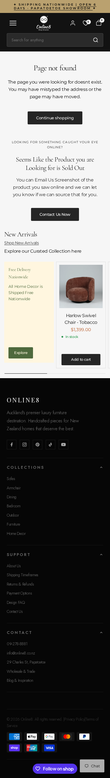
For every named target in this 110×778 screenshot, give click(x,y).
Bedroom (14, 506)
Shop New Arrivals (21, 242)
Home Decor (16, 533)
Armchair (14, 488)
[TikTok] (50, 444)
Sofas (11, 478)
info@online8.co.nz (21, 653)
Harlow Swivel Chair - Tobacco (81, 319)
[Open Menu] (13, 23)
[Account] (72, 23)
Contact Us (15, 611)
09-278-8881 (17, 644)
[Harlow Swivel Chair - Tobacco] (81, 286)
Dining (11, 497)
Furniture (13, 524)
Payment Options (19, 593)
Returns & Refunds (20, 584)
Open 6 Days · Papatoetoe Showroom (55, 6)
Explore (20, 352)
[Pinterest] (37, 444)
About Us (14, 566)
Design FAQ (16, 602)
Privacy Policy (74, 719)
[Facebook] (11, 444)
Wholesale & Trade (21, 671)
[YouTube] (63, 444)
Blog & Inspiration (20, 680)
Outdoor (13, 515)
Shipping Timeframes (22, 575)
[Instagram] (24, 444)
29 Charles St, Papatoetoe (26, 662)
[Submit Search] (95, 40)
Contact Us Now (55, 214)
